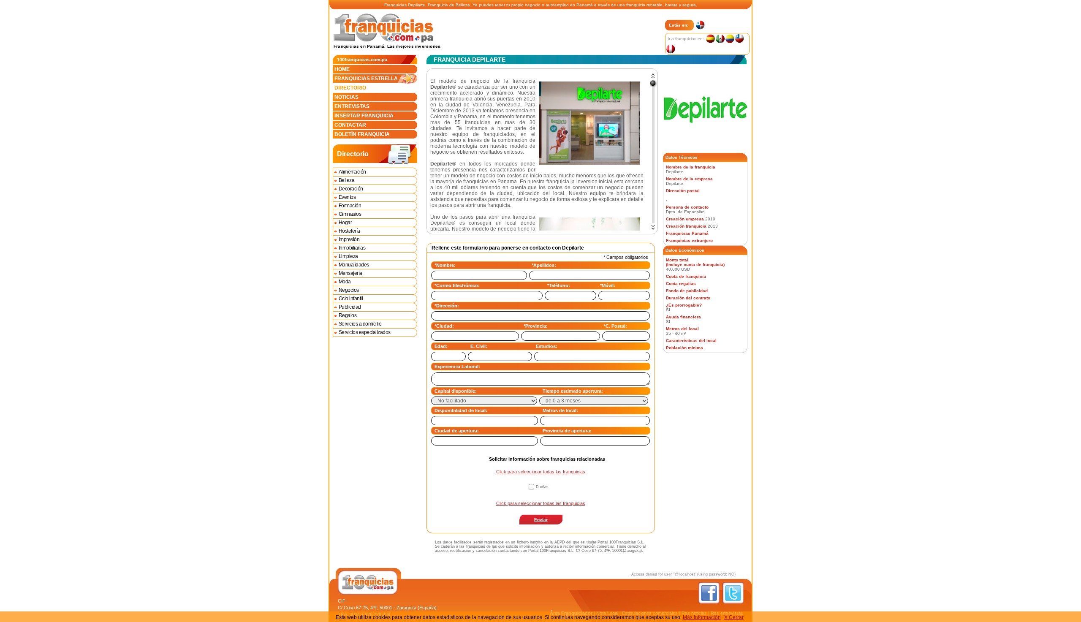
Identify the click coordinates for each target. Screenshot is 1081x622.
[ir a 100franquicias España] (710, 38)
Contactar (350, 125)
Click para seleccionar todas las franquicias (540, 471)
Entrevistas (351, 106)
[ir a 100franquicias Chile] (739, 38)
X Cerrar (734, 617)
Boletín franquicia (362, 134)
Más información (702, 617)
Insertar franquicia (364, 116)
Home (342, 69)
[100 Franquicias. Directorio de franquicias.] (383, 41)
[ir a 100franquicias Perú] (670, 49)
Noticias (346, 97)
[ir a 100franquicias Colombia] (729, 38)
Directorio (350, 88)
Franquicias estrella (366, 78)
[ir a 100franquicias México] (720, 38)
